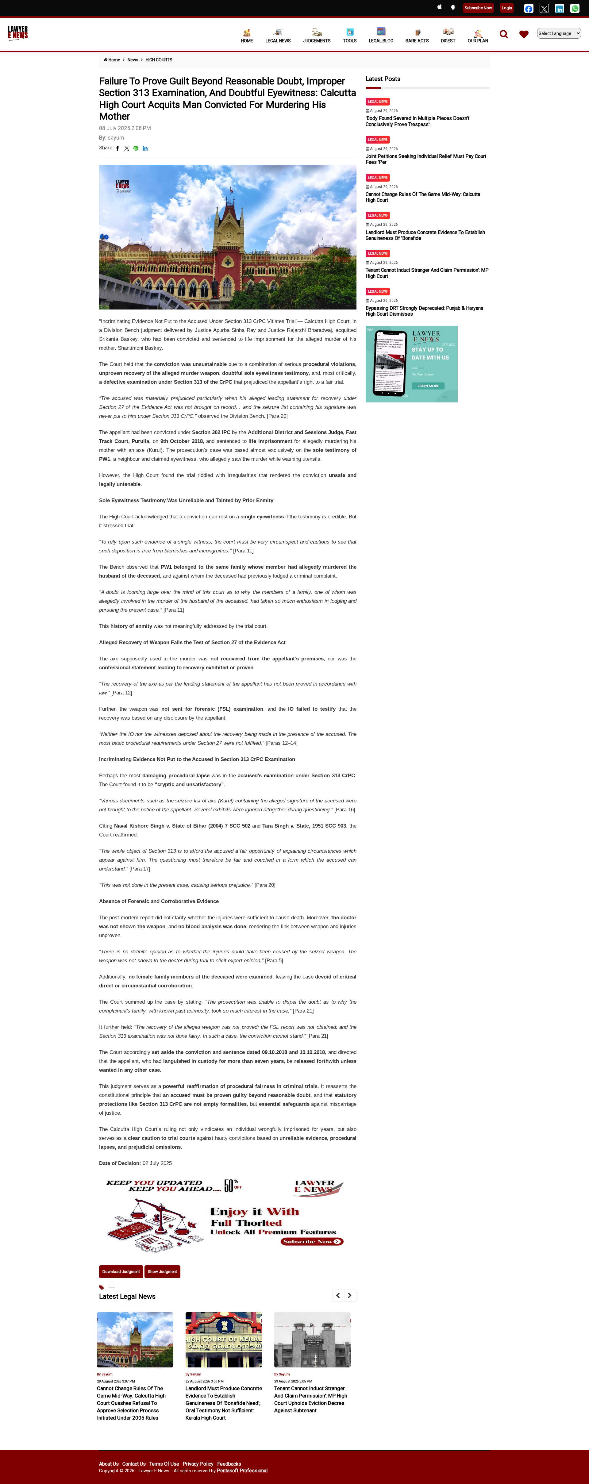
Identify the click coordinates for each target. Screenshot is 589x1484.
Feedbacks (229, 1464)
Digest (448, 40)
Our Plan (478, 40)
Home (247, 40)
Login (507, 8)
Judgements (317, 40)
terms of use (164, 1464)
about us (109, 1464)
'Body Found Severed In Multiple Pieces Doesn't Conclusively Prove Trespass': (417, 121)
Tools (350, 40)
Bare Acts (417, 40)
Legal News (278, 40)
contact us (134, 1464)
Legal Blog (381, 40)
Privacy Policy (198, 1464)
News (133, 59)
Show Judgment (162, 1271)
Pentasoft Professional (242, 1471)
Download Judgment (121, 1271)
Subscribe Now (478, 8)
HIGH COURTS (159, 59)
